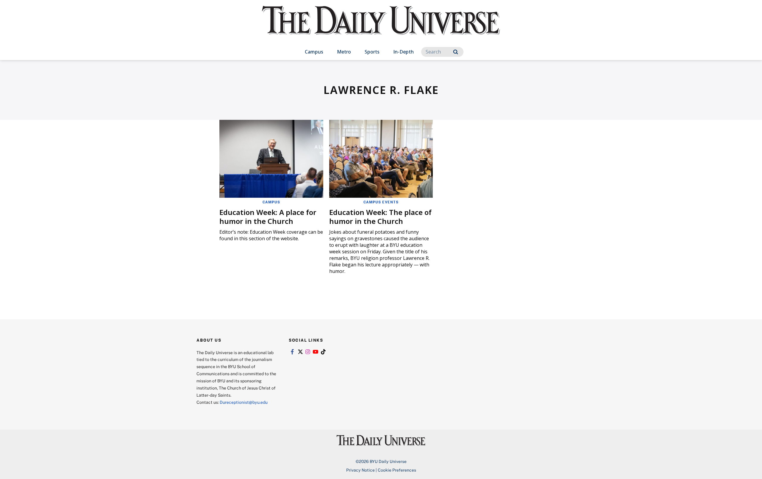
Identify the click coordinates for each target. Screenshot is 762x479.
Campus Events (381, 202)
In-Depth (403, 51)
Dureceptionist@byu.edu (244, 402)
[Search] (455, 52)
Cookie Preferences (397, 469)
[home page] (381, 26)
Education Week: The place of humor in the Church (380, 216)
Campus (314, 51)
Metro (344, 51)
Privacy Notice (360, 469)
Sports (372, 51)
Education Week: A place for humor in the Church (267, 216)
